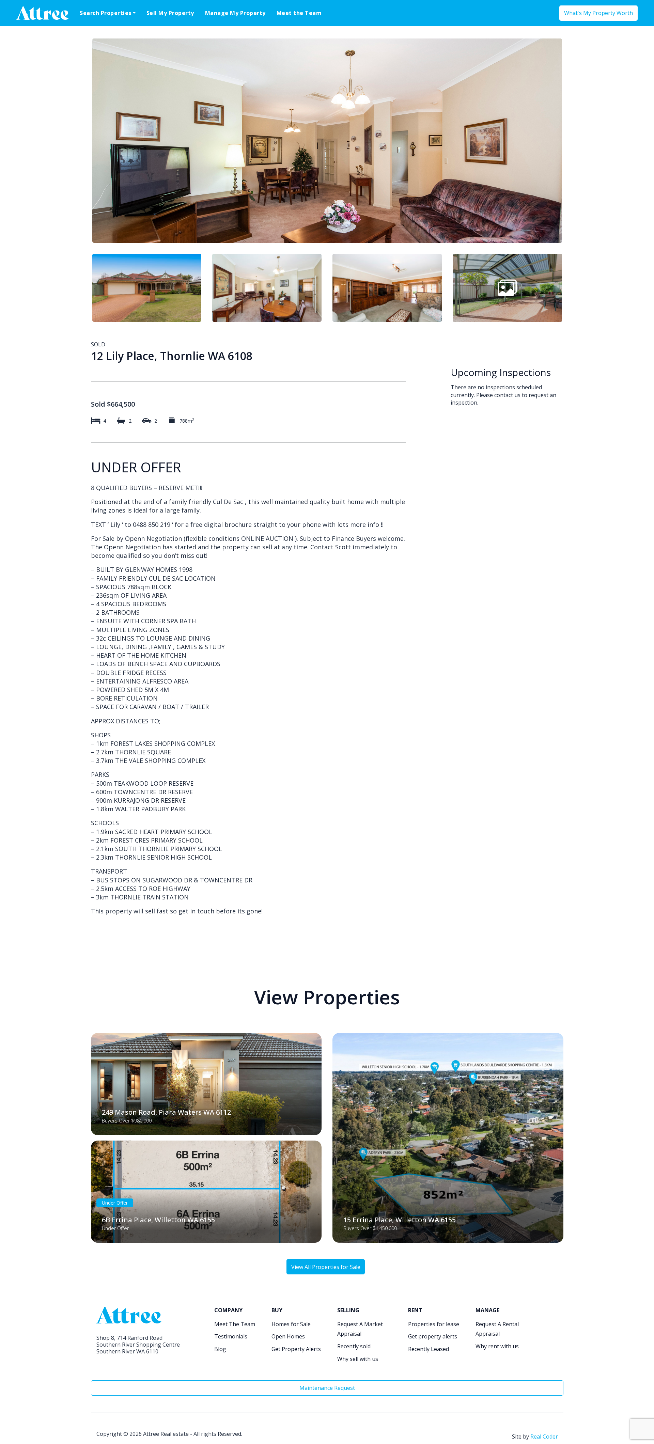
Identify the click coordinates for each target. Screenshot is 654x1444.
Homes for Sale (291, 1324)
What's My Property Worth (598, 13)
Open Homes (288, 1336)
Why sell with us (357, 1359)
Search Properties (105, 13)
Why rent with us (497, 1346)
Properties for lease (433, 1324)
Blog (220, 1349)
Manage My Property (235, 13)
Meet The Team (234, 1324)
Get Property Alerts (296, 1349)
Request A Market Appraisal (360, 1329)
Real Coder (544, 1436)
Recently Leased (428, 1349)
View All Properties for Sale (325, 1267)
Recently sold (354, 1346)
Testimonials (230, 1336)
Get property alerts (432, 1336)
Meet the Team (299, 13)
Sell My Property (170, 13)
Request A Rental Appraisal (497, 1329)
